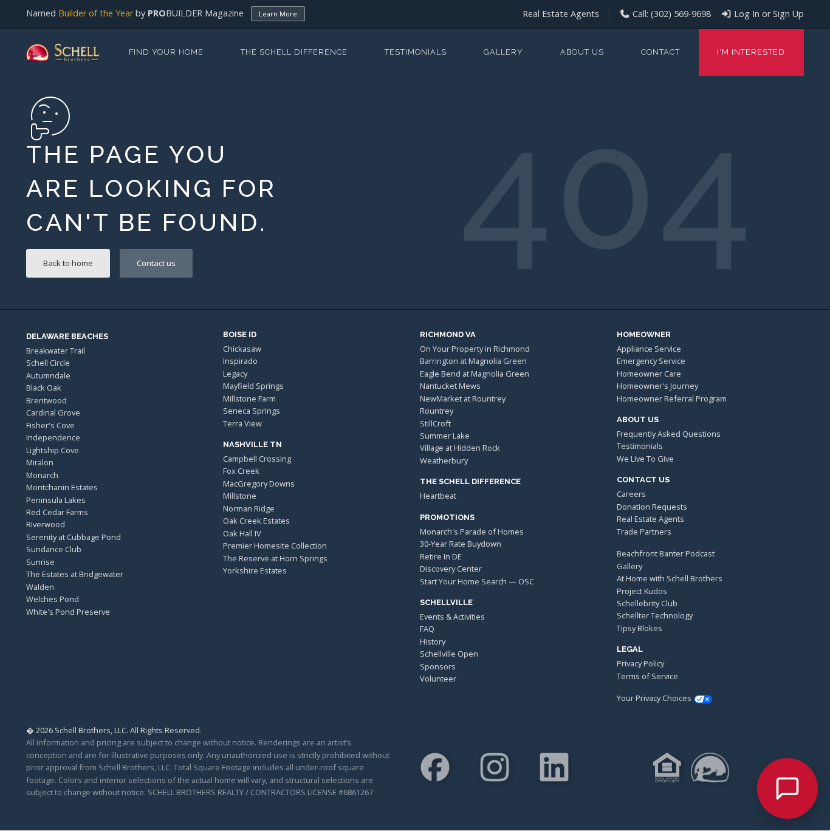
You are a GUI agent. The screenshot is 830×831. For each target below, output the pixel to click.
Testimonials (416, 51)
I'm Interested (751, 51)
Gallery (503, 51)
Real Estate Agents (561, 13)
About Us (582, 51)
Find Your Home (166, 51)
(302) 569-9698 (681, 13)
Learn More (278, 13)
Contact (660, 51)
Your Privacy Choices (654, 697)
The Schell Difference (294, 51)
